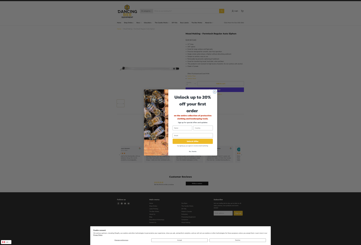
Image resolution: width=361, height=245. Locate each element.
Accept (179, 240)
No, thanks (192, 151)
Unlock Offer (193, 141)
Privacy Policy (97, 235)
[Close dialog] (214, 91)
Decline (237, 240)
